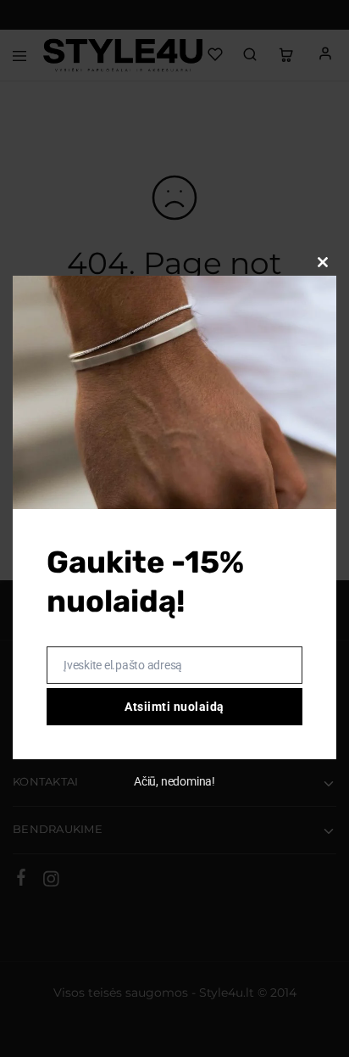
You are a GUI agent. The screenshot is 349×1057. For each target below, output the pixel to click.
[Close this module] (322, 262)
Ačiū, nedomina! (174, 781)
